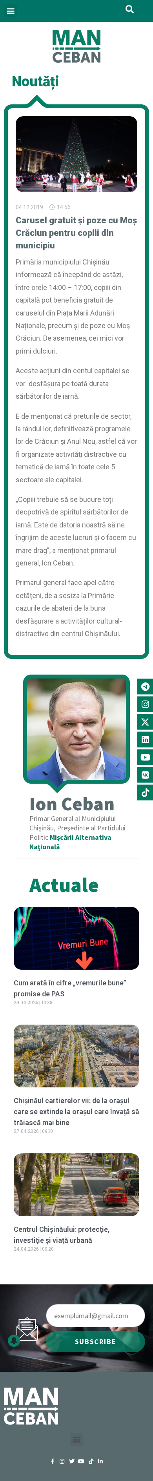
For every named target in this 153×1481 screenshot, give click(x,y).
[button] (10, 10)
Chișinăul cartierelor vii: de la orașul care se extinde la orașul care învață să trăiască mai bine (76, 1111)
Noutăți (35, 81)
